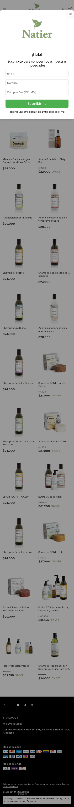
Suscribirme (37, 103)
